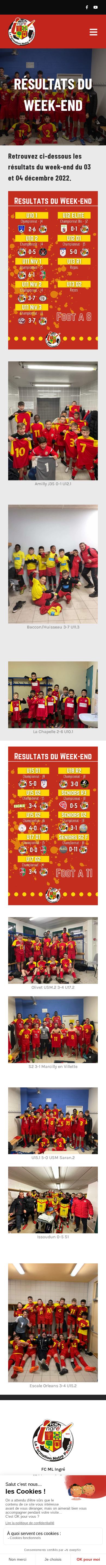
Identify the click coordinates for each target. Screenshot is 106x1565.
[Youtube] (95, 7)
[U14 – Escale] (53, 1421)
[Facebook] (87, 7)
